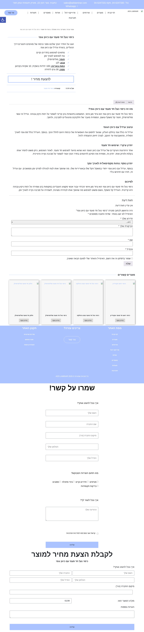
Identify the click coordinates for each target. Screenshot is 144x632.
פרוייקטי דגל (70, 13)
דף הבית (111, 13)
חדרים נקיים (81, 482)
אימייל (129, 249)
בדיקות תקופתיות (88, 486)
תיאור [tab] (130, 102)
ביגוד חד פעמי (45, 29)
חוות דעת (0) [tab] (120, 102)
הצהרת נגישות (29, 345)
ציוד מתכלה (56, 29)
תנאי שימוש (29, 339)
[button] (3, 20)
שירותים (86, 13)
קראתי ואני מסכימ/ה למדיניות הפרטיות (80, 533)
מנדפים (93, 482)
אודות (57, 13)
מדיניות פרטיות (29, 334)
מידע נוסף (120, 320)
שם (130, 240)
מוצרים (100, 13)
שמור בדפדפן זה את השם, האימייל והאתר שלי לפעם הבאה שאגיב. (98, 258)
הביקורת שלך (125, 226)
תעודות (33, 13)
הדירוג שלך (126, 218)
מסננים (56, 482)
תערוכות (72, 18)
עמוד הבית (70, 29)
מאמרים (47, 13)
